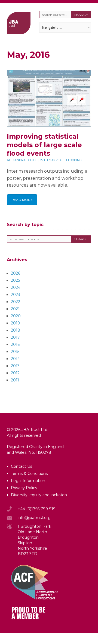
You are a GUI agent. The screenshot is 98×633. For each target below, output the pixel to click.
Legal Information (28, 480)
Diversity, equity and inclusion (39, 494)
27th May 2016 (51, 160)
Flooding (74, 160)
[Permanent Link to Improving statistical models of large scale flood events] (49, 125)
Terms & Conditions (29, 473)
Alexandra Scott (21, 160)
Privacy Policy (24, 487)
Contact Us (21, 466)
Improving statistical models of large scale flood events (44, 144)
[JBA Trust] (18, 32)
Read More (22, 200)
